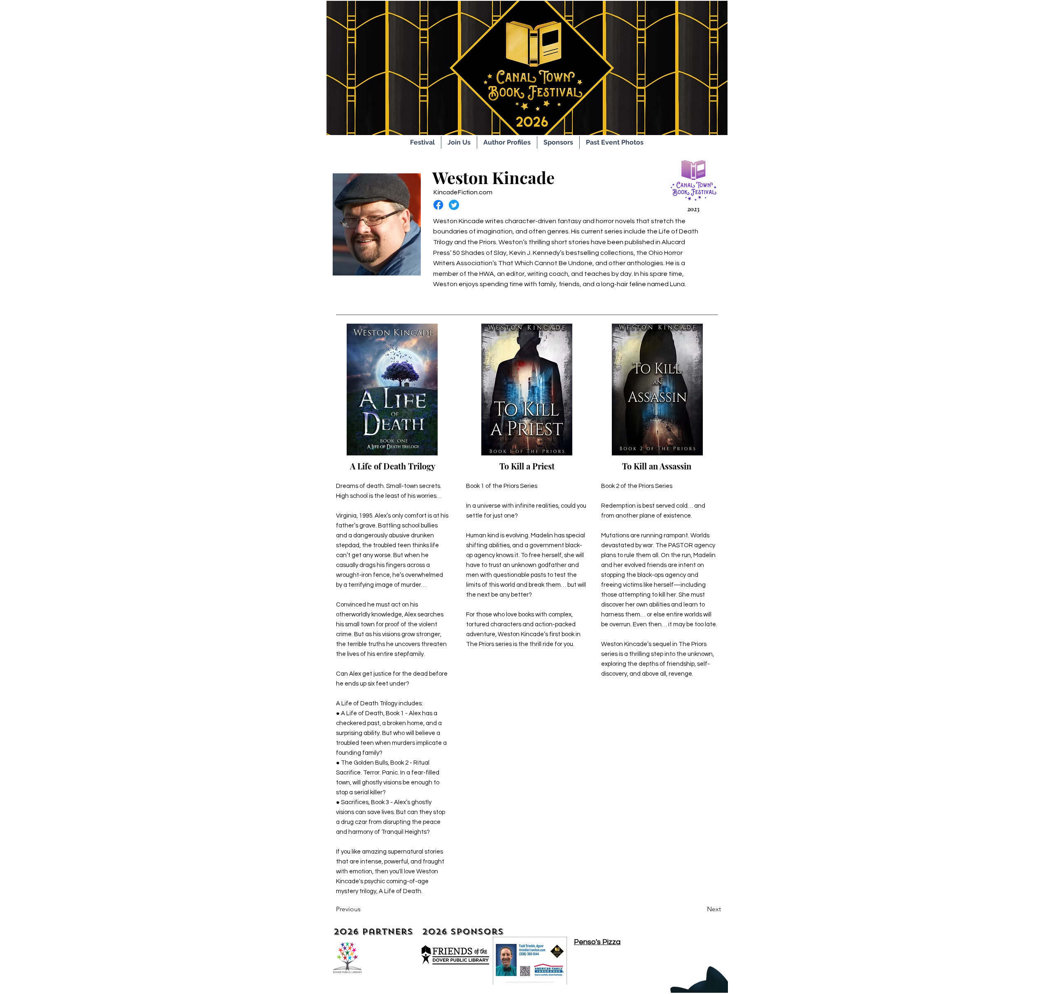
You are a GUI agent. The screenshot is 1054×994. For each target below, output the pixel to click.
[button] (459, 142)
